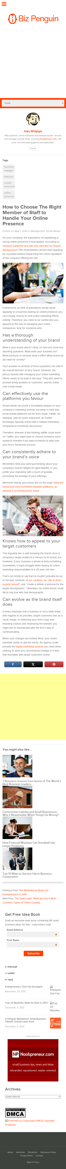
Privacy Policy (26, 1155)
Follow (33, 148)
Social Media (53, 231)
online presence (9, 194)
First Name (32, 940)
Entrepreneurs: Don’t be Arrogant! (23, 986)
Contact (39, 1155)
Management (37, 231)
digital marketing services (29, 646)
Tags (10, 980)
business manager (9, 169)
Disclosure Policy (48, 1152)
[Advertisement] (33, 63)
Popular (12, 967)
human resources (9, 185)
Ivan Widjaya (33, 131)
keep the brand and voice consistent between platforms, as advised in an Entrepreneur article (33, 486)
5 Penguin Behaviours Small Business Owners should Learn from (25, 1020)
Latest (11, 973)
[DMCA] (16, 1116)
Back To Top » (33, 1162)
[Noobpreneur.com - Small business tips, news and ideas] (33, 1080)
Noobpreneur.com (48, 139)
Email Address (32, 929)
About (10, 1152)
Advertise (20, 1152)
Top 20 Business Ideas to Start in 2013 (26, 1002)
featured (8, 176)
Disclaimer (32, 1152)
